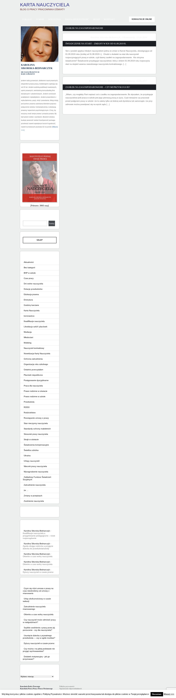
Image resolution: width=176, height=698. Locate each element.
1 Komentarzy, (128, 37)
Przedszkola (29, 402)
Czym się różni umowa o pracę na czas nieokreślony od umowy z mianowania (38, 590)
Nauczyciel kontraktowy (34, 348)
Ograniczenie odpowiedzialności (70, 689)
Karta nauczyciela (44, 4)
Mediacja (28, 332)
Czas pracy (29, 278)
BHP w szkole (30, 273)
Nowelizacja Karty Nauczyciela (37, 353)
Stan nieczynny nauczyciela (36, 423)
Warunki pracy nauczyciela (35, 466)
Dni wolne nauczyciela (33, 284)
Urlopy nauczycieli (31, 461)
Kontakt (109, 19)
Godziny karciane (31, 305)
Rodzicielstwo (30, 412)
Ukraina (27, 455)
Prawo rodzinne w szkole (34, 396)
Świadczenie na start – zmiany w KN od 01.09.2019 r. (95, 43)
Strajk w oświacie (31, 439)
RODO (27, 407)
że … (26, 490)
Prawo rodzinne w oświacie (35, 391)
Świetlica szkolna (31, 450)
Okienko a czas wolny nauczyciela (37, 556)
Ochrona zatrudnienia (33, 359)
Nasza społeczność (77, 19)
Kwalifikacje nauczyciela (34, 321)
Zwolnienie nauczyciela (34, 501)
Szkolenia (54, 19)
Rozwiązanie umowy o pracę (36, 418)
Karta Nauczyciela (31, 310)
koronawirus (29, 316)
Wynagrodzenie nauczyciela (36, 472)
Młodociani (28, 337)
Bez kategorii (29, 267)
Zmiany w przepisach (33, 496)
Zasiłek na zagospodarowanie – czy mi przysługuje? (97, 87)
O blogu (27, 19)
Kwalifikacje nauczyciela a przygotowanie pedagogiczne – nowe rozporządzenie (39, 535)
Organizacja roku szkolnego (36, 364)
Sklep (96, 19)
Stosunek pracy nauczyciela (36, 434)
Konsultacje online (142, 19)
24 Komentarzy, (127, 81)
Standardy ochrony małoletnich (37, 429)
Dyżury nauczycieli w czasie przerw (38, 572)
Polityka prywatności (66, 686)
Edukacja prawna (31, 294)
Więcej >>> (169, 694)
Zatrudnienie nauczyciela (35, 485)
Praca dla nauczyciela (33, 386)
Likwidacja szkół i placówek (35, 327)
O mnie (40, 19)
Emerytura (28, 300)
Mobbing (27, 343)
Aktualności (29, 262)
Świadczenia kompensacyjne (36, 445)
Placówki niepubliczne (33, 375)
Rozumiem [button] (156, 694)
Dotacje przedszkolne (33, 289)
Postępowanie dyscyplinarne (36, 380)
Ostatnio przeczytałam (33, 369)
